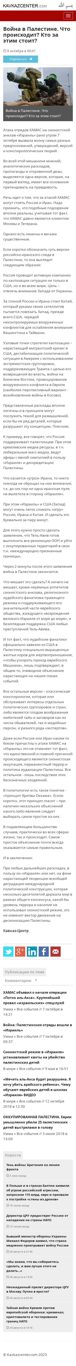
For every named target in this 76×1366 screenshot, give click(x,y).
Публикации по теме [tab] (24, 972)
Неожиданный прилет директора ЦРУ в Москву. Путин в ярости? (37, 1292)
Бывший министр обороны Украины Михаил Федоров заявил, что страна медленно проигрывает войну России (37, 1243)
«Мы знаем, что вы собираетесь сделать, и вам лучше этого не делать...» (32, 1269)
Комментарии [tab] (21, 980)
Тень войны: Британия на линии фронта (33, 1170)
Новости (13, 1155)
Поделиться (19, 59)
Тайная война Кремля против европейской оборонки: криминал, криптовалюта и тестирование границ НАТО (35, 1317)
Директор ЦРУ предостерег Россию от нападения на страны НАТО (37, 1220)
